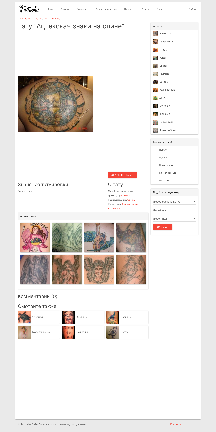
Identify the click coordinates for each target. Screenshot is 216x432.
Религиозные (52, 18)
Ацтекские (114, 208)
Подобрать (162, 227)
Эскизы (64, 9)
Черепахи (38, 317)
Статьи (145, 9)
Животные (165, 33)
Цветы (124, 332)
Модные (163, 180)
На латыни (82, 332)
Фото (50, 9)
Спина (131, 199)
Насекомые (166, 41)
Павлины (126, 317)
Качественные (167, 172)
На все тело (166, 122)
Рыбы (162, 57)
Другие (163, 97)
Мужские (164, 105)
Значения (82, 9)
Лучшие (163, 157)
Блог (159, 9)
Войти (192, 9)
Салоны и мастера (106, 9)
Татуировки (24, 18)
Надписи (164, 73)
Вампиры (81, 317)
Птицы (163, 49)
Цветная (126, 195)
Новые (162, 149)
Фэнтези (164, 81)
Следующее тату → (122, 174)
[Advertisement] (83, 54)
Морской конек (41, 332)
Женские (164, 114)
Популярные (166, 165)
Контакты (175, 424)
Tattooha (29, 9)
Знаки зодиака (167, 130)
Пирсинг (128, 9)
